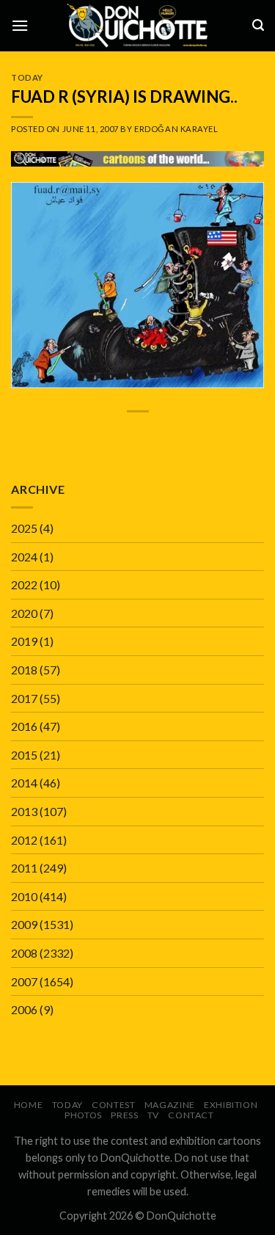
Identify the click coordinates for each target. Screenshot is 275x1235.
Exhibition (230, 1104)
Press (124, 1115)
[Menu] (20, 25)
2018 (24, 670)
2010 (24, 896)
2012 (24, 840)
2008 (24, 953)
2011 (24, 868)
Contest (113, 1104)
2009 (24, 924)
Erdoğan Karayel (176, 129)
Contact (190, 1115)
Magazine (169, 1104)
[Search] (258, 25)
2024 (24, 557)
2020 (24, 613)
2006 (24, 1009)
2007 (24, 981)
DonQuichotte (181, 1215)
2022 (24, 584)
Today (27, 77)
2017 (24, 698)
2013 (24, 811)
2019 (24, 641)
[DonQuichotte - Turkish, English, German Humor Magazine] (138, 25)
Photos (83, 1115)
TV (153, 1115)
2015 (24, 755)
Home (28, 1104)
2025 (24, 528)
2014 (24, 783)
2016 (24, 726)
